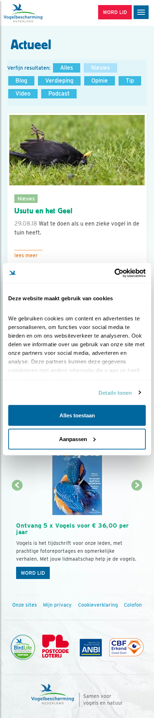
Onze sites (24, 605)
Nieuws (100, 67)
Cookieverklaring (98, 605)
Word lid (33, 573)
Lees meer (26, 255)
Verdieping (59, 80)
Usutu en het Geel (43, 211)
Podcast (58, 93)
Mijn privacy (57, 605)
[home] (36, 13)
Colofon (133, 605)
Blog (21, 80)
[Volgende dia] (137, 534)
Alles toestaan (77, 415)
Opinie (99, 80)
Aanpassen (73, 439)
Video (22, 93)
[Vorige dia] (17, 534)
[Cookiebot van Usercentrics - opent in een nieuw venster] (114, 273)
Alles (66, 67)
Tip (130, 80)
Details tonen (115, 392)
